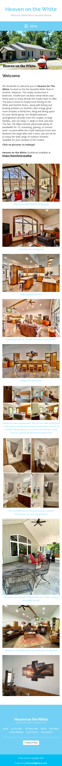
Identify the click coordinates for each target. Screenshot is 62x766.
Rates (43, 728)
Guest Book (32, 732)
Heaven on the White (31, 9)
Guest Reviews (16, 732)
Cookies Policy (31, 742)
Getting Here (31, 728)
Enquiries (54, 728)
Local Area (16, 728)
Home (5, 728)
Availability (47, 732)
